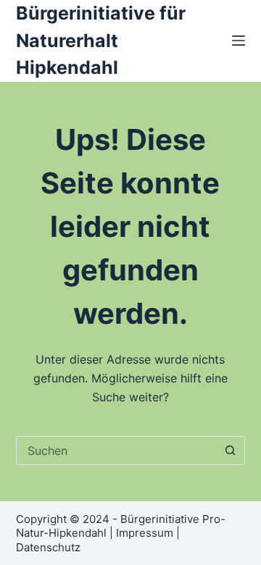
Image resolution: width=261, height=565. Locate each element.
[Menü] (238, 40)
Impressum (144, 533)
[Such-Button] (229, 450)
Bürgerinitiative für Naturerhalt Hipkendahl (101, 40)
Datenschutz (48, 547)
